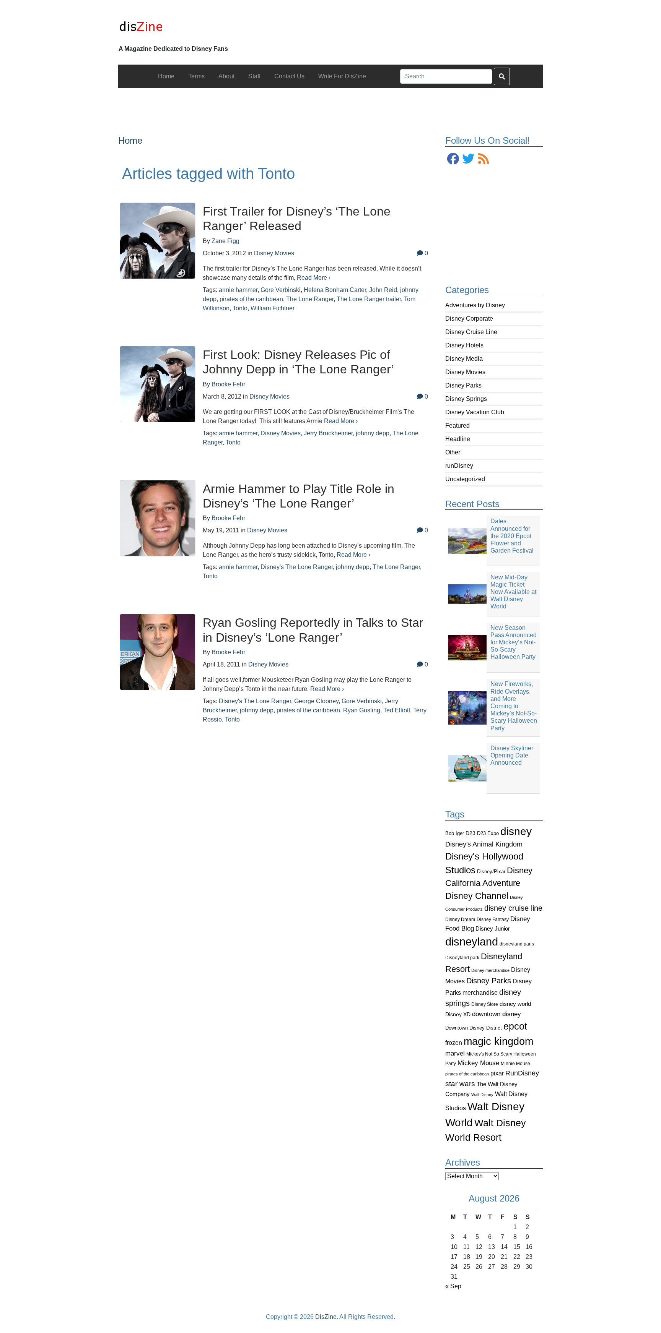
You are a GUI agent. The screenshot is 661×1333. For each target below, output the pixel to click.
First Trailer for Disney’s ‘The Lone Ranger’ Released (297, 218)
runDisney (459, 465)
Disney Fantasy (493, 919)
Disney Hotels (464, 345)
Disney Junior (492, 928)
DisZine (326, 1317)
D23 (470, 833)
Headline (457, 439)
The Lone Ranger (310, 299)
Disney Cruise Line (471, 332)
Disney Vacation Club (474, 412)
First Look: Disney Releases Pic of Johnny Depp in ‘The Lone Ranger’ (298, 362)
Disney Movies (465, 372)
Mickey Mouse (478, 1063)
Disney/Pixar (491, 871)
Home (130, 140)
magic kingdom (498, 1041)
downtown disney (496, 1014)
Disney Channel (476, 896)
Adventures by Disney (475, 305)
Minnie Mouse (515, 1063)
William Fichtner (273, 308)
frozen (453, 1042)
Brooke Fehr (228, 384)
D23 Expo (488, 833)
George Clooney (316, 701)
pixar (497, 1073)
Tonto (240, 308)
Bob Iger (454, 833)
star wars (460, 1084)
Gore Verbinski (280, 290)
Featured (457, 425)
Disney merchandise (490, 970)
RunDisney (522, 1073)
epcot (515, 1026)
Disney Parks (463, 385)
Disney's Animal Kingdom (484, 844)
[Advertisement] (330, 105)
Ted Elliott (396, 710)
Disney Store (484, 1004)
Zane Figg (225, 241)
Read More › (313, 277)
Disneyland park (462, 957)
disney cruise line (513, 908)
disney (516, 831)
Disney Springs (466, 399)
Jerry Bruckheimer (328, 433)
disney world (515, 1004)
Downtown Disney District (473, 1028)
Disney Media (464, 358)
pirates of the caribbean (467, 1074)
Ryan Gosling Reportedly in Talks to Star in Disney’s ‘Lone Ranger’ (313, 630)
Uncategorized (465, 479)
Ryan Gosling (361, 710)
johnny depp (372, 433)
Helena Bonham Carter (335, 290)
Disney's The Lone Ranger (296, 567)
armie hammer (238, 290)
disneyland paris (517, 943)
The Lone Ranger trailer (369, 299)
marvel (455, 1053)
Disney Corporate (469, 318)
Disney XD (458, 1014)
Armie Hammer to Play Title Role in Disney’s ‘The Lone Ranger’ (298, 496)
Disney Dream (460, 919)
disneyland (471, 941)
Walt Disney (482, 1094)
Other (452, 452)
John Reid (383, 290)
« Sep (453, 1286)
